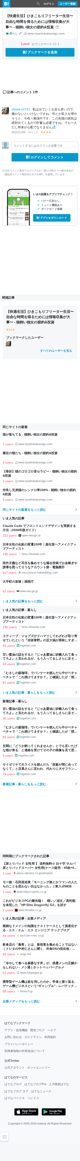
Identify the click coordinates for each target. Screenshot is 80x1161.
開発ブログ (37, 1030)
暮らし (13, 33)
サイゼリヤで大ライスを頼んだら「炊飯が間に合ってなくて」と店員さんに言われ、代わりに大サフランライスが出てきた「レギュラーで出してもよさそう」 (40, 769)
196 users (10, 554)
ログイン (49, 3)
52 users (9, 973)
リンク (34, 132)
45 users (9, 718)
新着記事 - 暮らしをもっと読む (24, 784)
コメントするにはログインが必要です (38, 145)
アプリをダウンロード (53, 217)
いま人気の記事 (13, 518)
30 (10, 329)
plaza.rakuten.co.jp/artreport (35, 873)
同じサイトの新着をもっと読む (24, 509)
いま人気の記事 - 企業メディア (24, 918)
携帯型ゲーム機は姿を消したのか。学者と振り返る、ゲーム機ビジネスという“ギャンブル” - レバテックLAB (40, 986)
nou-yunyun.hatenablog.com (40, 572)
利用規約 (50, 1037)
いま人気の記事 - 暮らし (20, 610)
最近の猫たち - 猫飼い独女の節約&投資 (30, 453)
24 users (9, 774)
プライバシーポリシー (18, 1044)
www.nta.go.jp (29, 591)
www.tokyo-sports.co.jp (31, 891)
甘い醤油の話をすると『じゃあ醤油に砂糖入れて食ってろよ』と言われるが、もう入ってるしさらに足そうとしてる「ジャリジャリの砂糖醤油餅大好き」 (40, 659)
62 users (9, 591)
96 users (9, 645)
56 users (9, 954)
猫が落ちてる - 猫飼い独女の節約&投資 (30, 434)
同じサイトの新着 (15, 427)
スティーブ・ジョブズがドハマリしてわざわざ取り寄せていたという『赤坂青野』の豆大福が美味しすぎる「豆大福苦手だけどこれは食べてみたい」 (40, 640)
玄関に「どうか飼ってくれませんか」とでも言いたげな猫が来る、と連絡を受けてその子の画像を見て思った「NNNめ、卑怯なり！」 (40, 750)
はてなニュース (41, 1091)
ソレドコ (33, 1098)
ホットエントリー (38, 1067)
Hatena (41, 1123)
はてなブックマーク (17, 1023)
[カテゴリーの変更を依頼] (20, 33)
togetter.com (28, 645)
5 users (8, 755)
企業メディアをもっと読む (21, 1001)
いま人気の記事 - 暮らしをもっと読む (29, 692)
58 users (9, 991)
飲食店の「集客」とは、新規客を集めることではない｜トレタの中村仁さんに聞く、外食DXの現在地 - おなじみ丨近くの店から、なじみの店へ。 (40, 949)
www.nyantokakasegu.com (46, 33)
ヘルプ (51, 1030)
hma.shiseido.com (33, 554)
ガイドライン (33, 1037)
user (25, 44)
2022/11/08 (18, 132)
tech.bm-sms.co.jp (32, 935)
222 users (10, 535)
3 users (8, 499)
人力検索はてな (59, 1084)
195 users (10, 627)
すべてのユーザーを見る (56, 350)
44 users (9, 664)
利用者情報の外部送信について (24, 1051)
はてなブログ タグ (16, 1091)
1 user (7, 873)
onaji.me (25, 954)
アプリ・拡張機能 (16, 1030)
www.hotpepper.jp (31, 972)
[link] (8, 343)
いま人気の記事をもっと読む (23, 601)
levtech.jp (26, 991)
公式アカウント (14, 1067)
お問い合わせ (13, 1037)
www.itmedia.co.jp (29, 910)
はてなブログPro (35, 1084)
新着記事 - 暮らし (15, 701)
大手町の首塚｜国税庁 (18, 581)
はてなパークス (14, 1098)
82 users (9, 737)
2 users (8, 444)
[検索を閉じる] (38, 3)
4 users (8, 462)
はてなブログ (13, 1084)
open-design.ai (31, 535)
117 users (9, 572)
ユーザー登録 (68, 3)
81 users (9, 682)
